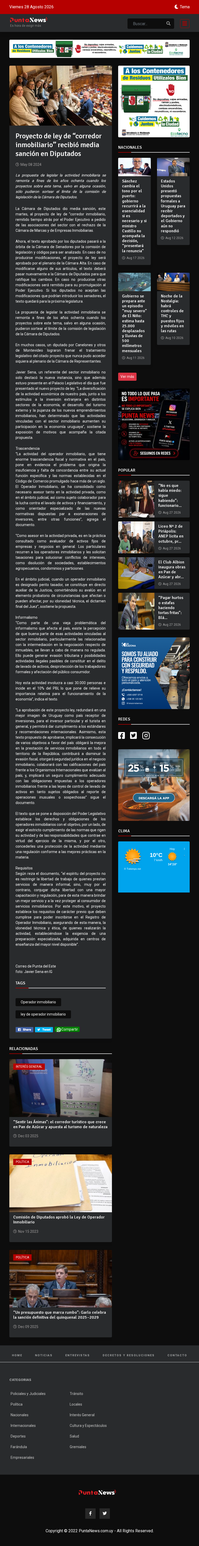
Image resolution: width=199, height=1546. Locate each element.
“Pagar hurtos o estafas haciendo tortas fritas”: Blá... (170, 607)
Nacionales (20, 1415)
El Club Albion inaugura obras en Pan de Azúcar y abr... (171, 570)
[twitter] (44, 1029)
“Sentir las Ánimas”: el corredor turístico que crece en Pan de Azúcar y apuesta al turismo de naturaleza (60, 1124)
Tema (185, 6)
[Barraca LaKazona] (154, 680)
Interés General (29, 1066)
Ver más (127, 376)
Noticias (44, 1355)
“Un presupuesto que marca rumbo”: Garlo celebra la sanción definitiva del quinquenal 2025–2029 (59, 1315)
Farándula (19, 1447)
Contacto (177, 1355)
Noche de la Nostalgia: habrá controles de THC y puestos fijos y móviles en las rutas (172, 313)
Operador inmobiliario (38, 1002)
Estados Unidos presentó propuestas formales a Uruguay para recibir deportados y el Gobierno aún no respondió (173, 206)
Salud (74, 1436)
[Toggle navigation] (183, 23)
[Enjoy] (154, 798)
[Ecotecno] (99, 49)
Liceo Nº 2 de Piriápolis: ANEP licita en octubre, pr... (170, 534)
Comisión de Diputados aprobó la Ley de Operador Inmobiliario (59, 1220)
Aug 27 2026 (172, 512)
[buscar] (168, 23)
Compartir (69, 1029)
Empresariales (22, 1457)
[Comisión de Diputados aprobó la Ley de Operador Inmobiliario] (60, 1183)
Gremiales (78, 1447)
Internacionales (23, 1426)
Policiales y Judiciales (28, 1394)
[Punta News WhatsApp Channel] (154, 424)
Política (22, 1162)
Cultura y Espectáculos (88, 1426)
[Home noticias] (97, 1492)
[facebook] (24, 1029)
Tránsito (76, 1394)
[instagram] (146, 749)
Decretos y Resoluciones (129, 1355)
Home (17, 1355)
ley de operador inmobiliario (43, 1014)
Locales (76, 1404)
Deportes (18, 1436)
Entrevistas (77, 1355)
